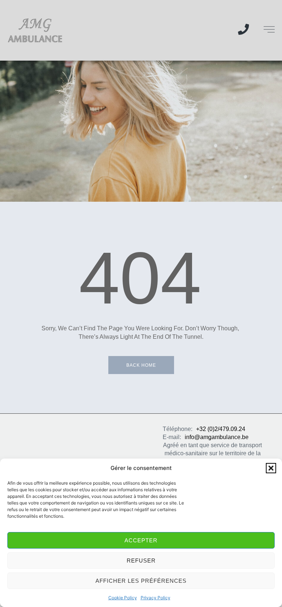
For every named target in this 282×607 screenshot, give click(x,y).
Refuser (141, 560)
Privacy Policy (155, 597)
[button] (271, 468)
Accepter (141, 540)
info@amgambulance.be (217, 437)
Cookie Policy (122, 597)
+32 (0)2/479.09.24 (220, 429)
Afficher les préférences (141, 581)
